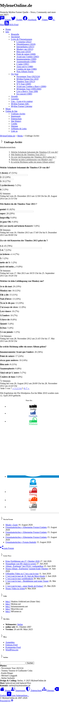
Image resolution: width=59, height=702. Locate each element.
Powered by (5, 701)
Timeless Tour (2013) (25, 81)
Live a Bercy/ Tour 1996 (27, 91)
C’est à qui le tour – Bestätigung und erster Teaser (27, 581)
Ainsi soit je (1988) (24, 66)
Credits (14, 123)
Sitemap (14, 126)
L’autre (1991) (22, 64)
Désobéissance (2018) (26, 44)
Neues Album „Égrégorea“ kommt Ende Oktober (26, 569)
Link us (14, 131)
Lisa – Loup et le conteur (22, 101)
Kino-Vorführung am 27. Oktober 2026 (22, 561)
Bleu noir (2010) (23, 51)
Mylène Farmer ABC (20, 104)
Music (8, 109)
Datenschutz (16, 119)
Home (8, 29)
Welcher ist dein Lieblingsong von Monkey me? (32, 159)
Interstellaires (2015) (25, 47)
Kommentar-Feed (13, 647)
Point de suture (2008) (26, 54)
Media (20, 136)
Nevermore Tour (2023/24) (28, 76)
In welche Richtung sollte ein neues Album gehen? (33, 162)
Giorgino (15, 99)
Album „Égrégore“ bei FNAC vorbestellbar (24, 566)
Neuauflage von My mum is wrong (20, 564)
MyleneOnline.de (7, 136)
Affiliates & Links (19, 128)
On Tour (14, 74)
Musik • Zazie (11, 525)
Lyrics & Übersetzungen (21, 39)
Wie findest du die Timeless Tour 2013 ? (28, 154)
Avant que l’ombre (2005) (27, 56)
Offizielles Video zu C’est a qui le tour (22, 573)
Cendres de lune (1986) (26, 69)
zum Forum (8, 548)
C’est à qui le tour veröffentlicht (19, 578)
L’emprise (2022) (23, 42)
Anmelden (10, 642)
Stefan (20, 624)
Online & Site (11, 111)
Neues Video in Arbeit (15, 588)
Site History (16, 121)
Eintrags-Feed (11, 645)
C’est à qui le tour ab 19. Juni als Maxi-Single (25, 576)
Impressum (15, 116)
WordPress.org (11, 650)
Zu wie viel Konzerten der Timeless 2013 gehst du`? (33, 157)
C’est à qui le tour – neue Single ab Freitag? (24, 586)
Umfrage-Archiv (18, 114)
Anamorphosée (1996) (26, 61)
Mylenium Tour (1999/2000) (28, 89)
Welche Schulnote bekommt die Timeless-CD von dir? (34, 152)
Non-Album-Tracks (24, 71)
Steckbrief (15, 37)
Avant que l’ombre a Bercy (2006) (31, 86)
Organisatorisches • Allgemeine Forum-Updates (26, 527)
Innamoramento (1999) (26, 59)
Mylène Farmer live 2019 (27, 79)
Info (7, 32)
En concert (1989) (24, 94)
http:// (7, 601)
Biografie (15, 34)
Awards (14, 96)
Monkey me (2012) (24, 49)
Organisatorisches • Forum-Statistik (20, 542)
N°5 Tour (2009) (23, 84)
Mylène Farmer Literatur (21, 106)
